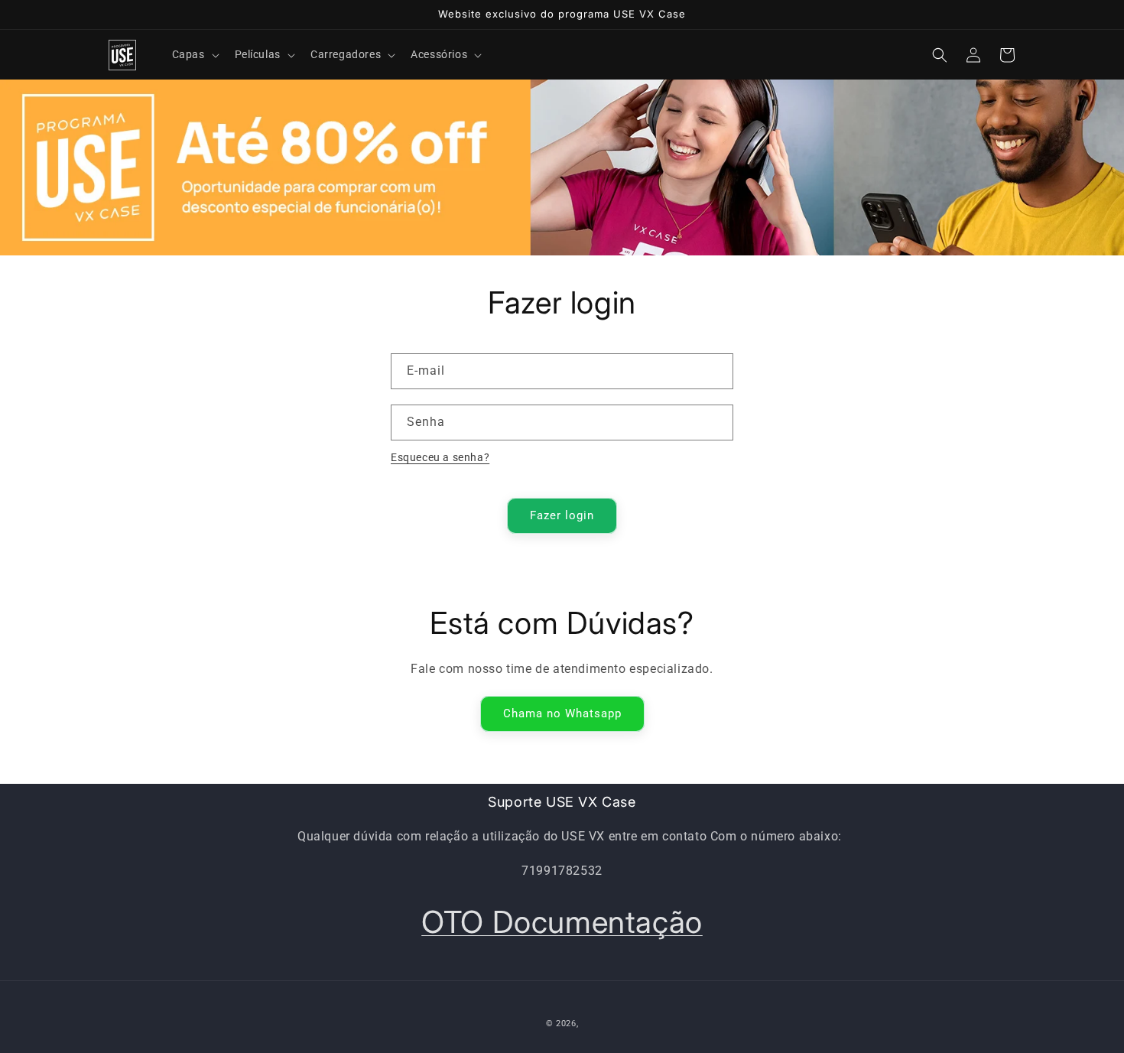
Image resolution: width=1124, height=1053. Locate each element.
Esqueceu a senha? (440, 457)
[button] (194, 54)
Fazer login (562, 515)
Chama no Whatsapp (562, 713)
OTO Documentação (562, 922)
